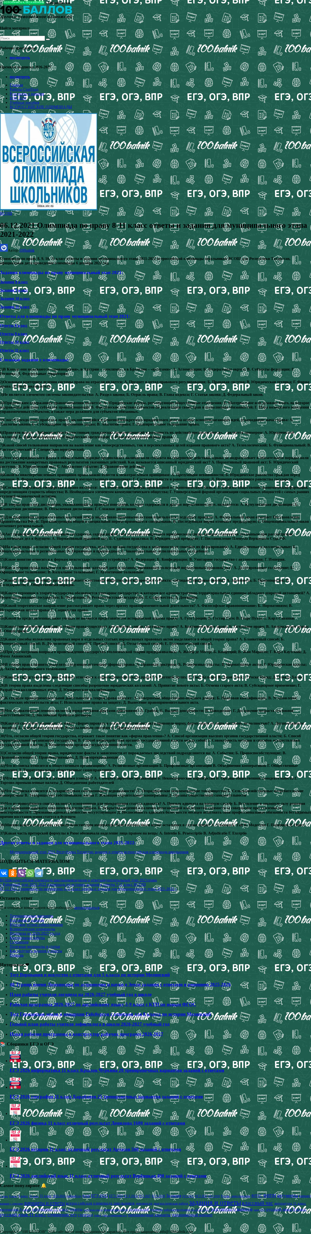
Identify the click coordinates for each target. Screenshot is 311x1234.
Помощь (17, 955)
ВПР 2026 (18, 98)
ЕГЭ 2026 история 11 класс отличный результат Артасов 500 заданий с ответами (95, 1149)
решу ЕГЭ (259, 1209)
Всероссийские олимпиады (32, 929)
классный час (257, 1203)
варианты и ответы (44, 1203)
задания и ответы (88, 880)
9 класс (23, 1196)
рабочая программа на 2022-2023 (187, 1209)
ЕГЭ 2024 (131, 1196)
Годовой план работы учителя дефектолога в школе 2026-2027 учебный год (90, 1024)
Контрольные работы (27, 938)
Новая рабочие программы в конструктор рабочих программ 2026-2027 (86, 1034)
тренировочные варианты (149, 1215)
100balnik (27, 250)
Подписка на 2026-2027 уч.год (35, 933)
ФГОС (256, 1196)
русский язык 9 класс (286, 1209)
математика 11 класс (50, 1209)
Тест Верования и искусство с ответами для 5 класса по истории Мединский (90, 974)
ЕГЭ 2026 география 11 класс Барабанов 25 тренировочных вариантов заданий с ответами (106, 1096)
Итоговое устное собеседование (36, 925)
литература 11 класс (290, 1203)
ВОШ (4, 880)
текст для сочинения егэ (110, 1215)
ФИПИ (269, 1195)
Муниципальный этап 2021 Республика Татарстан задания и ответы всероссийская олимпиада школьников (99, 852)
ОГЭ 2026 (214, 1196)
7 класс (4, 1196)
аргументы (287, 1195)
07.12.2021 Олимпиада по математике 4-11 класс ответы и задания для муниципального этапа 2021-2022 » (88, 889)
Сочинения (19, 942)
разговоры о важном (232, 1209)
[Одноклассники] (13, 873)
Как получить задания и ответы (36, 951)
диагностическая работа (170, 1203)
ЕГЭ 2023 (116, 1196)
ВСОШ (6, 213)
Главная (16, 85)
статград (85, 1215)
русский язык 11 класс (23, 1214)
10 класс (34, 1196)
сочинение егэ (62, 1214)
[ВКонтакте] (4, 873)
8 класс (13, 1196)
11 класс (46, 1196)
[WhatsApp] (30, 873)
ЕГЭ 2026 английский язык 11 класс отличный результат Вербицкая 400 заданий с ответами (108, 1175)
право (152, 880)
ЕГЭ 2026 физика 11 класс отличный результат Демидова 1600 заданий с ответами (97, 1123)
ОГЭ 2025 (201, 1196)
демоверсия (144, 1203)
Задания (173, 1195)
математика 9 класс (15, 1209)
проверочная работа (116, 1209)
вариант (305, 1196)
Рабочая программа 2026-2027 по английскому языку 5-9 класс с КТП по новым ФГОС (103, 1004)
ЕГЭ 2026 (158, 1196)
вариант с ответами (11, 1203)
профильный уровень (146, 1209)
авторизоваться (86, 908)
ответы (76, 1209)
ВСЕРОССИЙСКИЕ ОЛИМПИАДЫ (41, 107)
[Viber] (21, 873)
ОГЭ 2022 (188, 1196)
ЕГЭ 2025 (145, 1196)
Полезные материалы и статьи (35, 946)
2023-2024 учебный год (67, 1196)
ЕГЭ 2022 (99, 1195)
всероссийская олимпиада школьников (41, 880)
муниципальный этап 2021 (125, 880)
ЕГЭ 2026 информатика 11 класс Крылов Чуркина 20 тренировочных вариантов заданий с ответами (117, 1070)
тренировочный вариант (192, 1215)
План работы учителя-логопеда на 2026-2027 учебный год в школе (81, 994)
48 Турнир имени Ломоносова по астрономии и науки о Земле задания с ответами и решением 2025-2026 (120, 984)
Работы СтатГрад (24, 89)
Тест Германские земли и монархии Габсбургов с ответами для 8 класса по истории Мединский (110, 1014)
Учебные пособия (24, 102)
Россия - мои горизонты (235, 1196)
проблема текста (93, 1209)
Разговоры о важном (27, 94)
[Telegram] (39, 873)
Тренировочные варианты (31, 916)
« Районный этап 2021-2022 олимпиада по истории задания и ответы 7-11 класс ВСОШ (73, 884)
